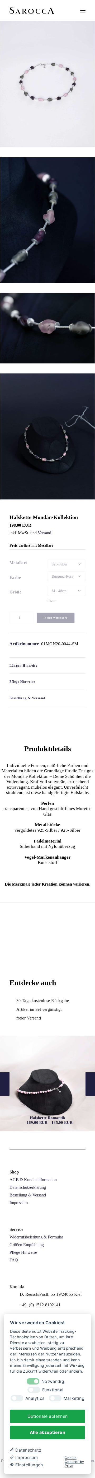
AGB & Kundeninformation (33, 1179)
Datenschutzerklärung (28, 1187)
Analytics (34, 1398)
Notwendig (52, 1381)
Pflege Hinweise (23, 1252)
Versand (44, 533)
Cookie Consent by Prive (74, 1462)
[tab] (48, 666)
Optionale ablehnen (47, 1416)
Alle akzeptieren (47, 1432)
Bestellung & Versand (28, 1195)
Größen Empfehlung (27, 1244)
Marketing (74, 1398)
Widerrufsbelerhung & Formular (36, 1237)
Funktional (53, 1389)
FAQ (14, 1260)
